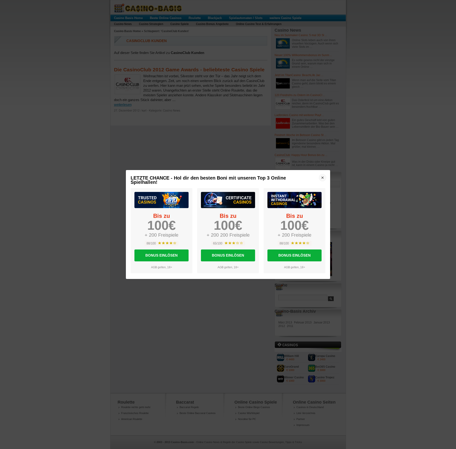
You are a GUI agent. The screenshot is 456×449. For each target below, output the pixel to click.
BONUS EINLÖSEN (161, 255)
